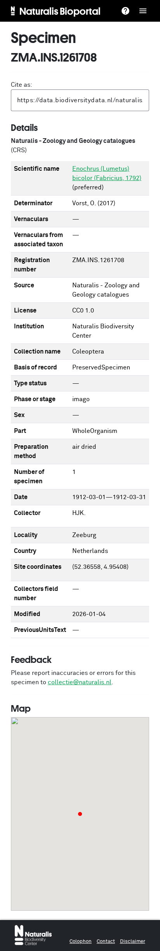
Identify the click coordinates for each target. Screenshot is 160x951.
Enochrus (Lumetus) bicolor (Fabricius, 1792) (106, 173)
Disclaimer (132, 941)
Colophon (81, 941)
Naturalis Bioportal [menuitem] (60, 10)
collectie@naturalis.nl (79, 682)
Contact (106, 941)
